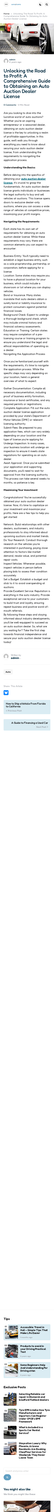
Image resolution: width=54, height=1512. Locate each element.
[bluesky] (6, 692)
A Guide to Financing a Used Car (29, 722)
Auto (8, 672)
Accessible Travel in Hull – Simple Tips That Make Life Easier (34, 1330)
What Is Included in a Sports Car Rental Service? (31, 1430)
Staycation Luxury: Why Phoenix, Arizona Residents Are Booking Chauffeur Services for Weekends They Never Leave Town (32, 1450)
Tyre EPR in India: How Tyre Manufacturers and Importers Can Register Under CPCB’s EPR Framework (34, 1416)
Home (7, 13)
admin (12, 59)
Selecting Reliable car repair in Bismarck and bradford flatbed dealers (34, 1397)
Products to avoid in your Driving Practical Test (33, 1349)
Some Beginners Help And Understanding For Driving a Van (34, 1368)
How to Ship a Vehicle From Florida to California (26, 705)
